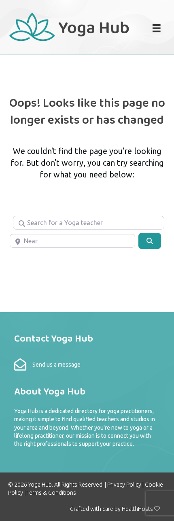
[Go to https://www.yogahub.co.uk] (69, 26)
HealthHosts (137, 509)
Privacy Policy (124, 484)
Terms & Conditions (51, 492)
